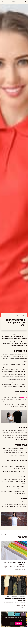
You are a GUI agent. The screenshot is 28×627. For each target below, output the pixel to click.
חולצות (18, 315)
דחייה (12, 623)
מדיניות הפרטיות (17, 620)
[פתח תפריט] (25, 2)
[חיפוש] (2, 2)
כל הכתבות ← (3, 534)
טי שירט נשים (23, 397)
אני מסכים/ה (18, 623)
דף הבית (24, 315)
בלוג (20, 315)
